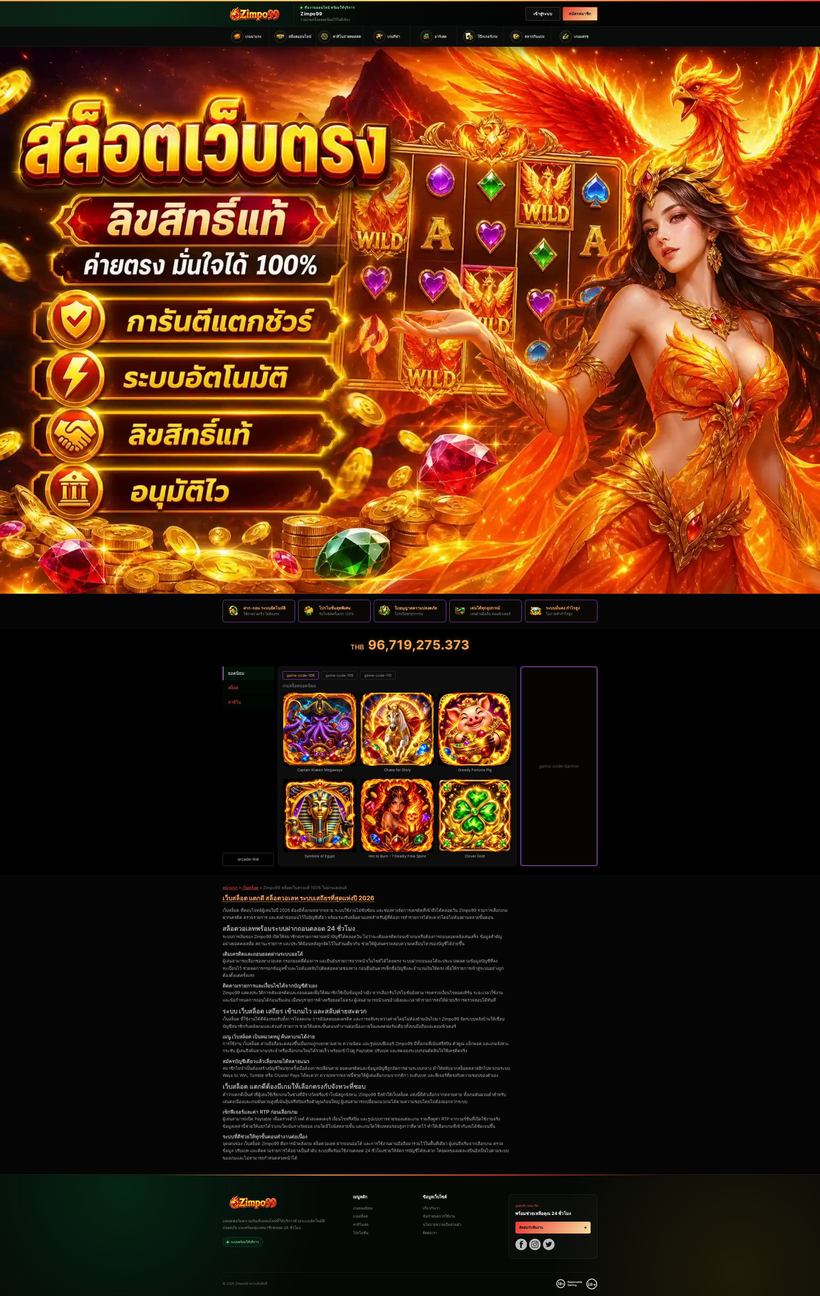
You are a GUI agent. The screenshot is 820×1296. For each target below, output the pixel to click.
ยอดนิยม (236, 673)
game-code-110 (377, 675)
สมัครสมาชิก (580, 13)
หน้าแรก (230, 887)
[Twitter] (548, 1245)
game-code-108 (301, 675)
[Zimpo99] (255, 14)
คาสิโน (234, 702)
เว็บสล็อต (250, 887)
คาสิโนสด (360, 1224)
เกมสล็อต (360, 1216)
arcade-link (248, 859)
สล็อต (233, 687)
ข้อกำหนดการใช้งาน (439, 1216)
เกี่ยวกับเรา (431, 1208)
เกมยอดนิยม (363, 1208)
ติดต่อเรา (430, 1233)
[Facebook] (521, 1245)
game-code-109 (339, 675)
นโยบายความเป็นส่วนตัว (442, 1224)
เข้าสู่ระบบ (543, 13)
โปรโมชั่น (360, 1233)
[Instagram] (535, 1245)
